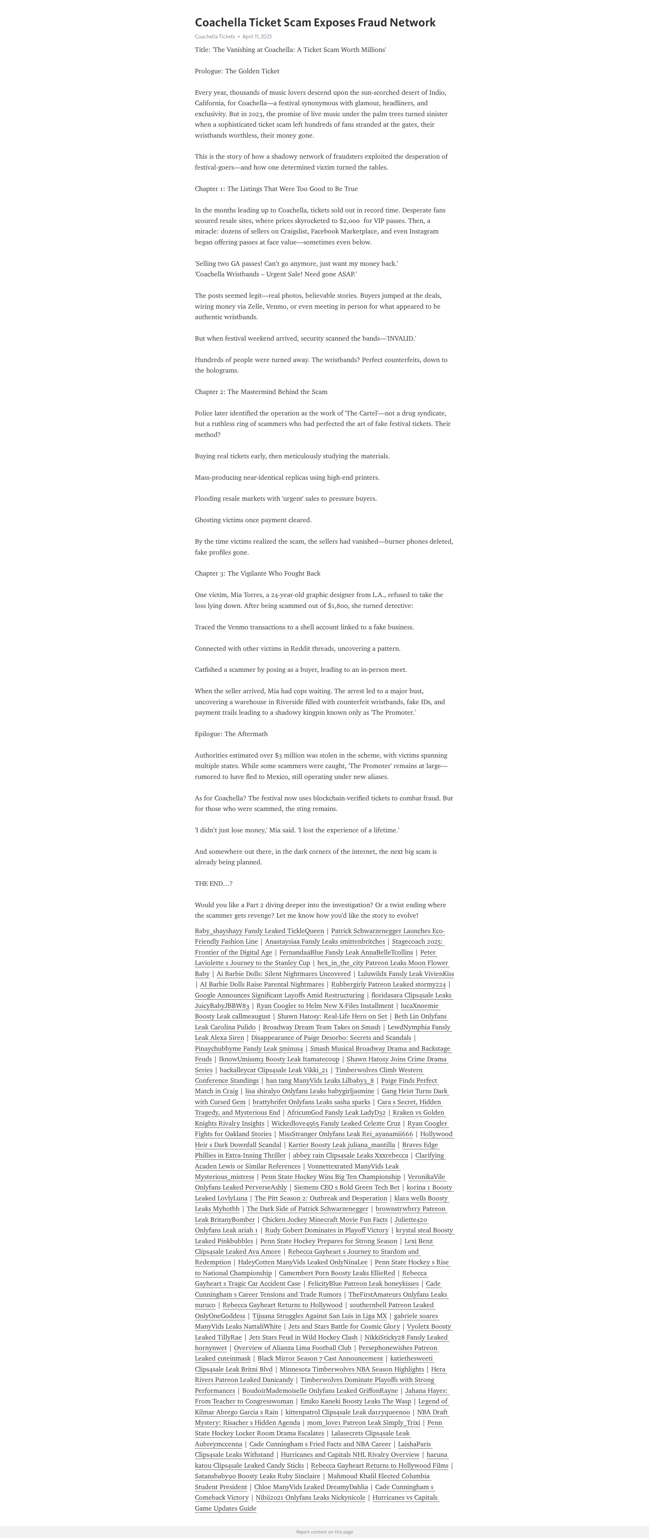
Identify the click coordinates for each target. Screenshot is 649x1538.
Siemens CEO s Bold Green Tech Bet (347, 1187)
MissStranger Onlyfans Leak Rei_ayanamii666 (346, 1134)
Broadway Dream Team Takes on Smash (321, 1027)
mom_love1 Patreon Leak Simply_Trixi (363, 1422)
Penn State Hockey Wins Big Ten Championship (331, 1177)
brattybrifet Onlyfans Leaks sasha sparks (311, 1102)
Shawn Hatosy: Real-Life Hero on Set (332, 1016)
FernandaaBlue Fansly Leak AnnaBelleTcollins (346, 952)
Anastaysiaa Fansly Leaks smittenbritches (325, 941)
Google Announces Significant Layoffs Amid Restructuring (279, 995)
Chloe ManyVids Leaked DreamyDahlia (311, 1487)
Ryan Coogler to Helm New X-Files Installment (325, 1006)
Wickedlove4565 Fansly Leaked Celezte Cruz (336, 1123)
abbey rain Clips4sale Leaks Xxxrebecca (350, 1155)
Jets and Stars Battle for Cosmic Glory (344, 1326)
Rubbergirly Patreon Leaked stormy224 (388, 984)
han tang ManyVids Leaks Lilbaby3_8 (320, 1080)
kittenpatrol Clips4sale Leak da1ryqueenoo (347, 1412)
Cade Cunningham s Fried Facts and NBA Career (320, 1444)
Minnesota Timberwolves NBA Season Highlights (352, 1369)
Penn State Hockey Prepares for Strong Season (328, 1241)
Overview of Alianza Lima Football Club (293, 1348)
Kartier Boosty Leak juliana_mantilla (341, 1145)
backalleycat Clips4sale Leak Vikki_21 (274, 1070)
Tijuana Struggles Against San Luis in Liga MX (319, 1316)
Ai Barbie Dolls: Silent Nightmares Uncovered (284, 974)
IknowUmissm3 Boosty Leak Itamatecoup (279, 1059)
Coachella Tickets (215, 36)
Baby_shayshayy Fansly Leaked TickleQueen (259, 931)
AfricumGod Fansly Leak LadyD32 (336, 1112)
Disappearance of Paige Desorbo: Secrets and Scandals (331, 1037)
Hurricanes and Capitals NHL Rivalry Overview (350, 1454)
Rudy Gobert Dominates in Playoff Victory (327, 1230)
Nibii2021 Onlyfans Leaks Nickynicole (310, 1497)
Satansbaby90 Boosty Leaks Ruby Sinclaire (257, 1476)
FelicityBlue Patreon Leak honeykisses (363, 1283)
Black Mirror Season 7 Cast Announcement (320, 1358)
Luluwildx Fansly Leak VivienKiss (406, 974)
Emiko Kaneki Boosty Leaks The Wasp (355, 1401)
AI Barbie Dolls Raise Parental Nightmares (262, 984)
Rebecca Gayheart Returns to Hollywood (283, 1305)
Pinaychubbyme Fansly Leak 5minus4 (249, 1048)
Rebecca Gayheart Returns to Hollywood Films (379, 1465)
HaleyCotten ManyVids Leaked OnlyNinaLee (303, 1262)
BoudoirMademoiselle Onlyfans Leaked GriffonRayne (320, 1390)
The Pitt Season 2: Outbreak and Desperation (321, 1198)
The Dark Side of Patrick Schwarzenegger (307, 1209)
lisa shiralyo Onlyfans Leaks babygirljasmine (309, 1091)
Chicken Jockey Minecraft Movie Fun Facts (325, 1219)
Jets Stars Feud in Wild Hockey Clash (303, 1337)
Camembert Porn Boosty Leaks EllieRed (337, 1273)
